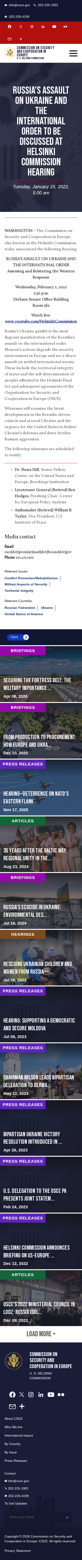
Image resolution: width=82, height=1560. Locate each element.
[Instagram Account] (32, 27)
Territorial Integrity (19, 590)
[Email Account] (10, 39)
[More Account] (21, 39)
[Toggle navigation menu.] (73, 53)
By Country (12, 1444)
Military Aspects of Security (26, 584)
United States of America (24, 614)
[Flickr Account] (65, 27)
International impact (19, 1435)
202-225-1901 (48, 5)
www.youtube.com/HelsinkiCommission (41, 322)
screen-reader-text (41, 674)
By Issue (11, 1452)
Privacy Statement (18, 1550)
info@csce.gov (19, 5)
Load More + (41, 1334)
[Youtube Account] (54, 27)
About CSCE (14, 1418)
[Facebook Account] (10, 27)
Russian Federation (20, 607)
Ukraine (47, 607)
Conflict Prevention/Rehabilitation (31, 578)
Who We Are (14, 1427)
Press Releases (16, 1460)
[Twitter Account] (21, 27)
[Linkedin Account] (43, 27)
